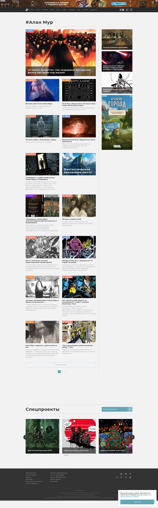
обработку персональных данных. (136, 495)
